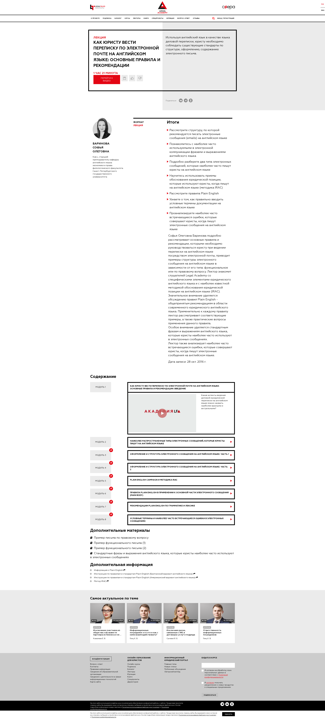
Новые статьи (170, 667)
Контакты (94, 667)
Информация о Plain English (108, 570)
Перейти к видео (107, 79)
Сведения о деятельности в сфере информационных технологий (105, 678)
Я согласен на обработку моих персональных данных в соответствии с (218, 674)
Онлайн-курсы (133, 664)
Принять (228, 714)
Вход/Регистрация (101, 659)
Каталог (118, 18)
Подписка (107, 18)
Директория (132, 682)
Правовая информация (100, 669)
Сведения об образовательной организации (104, 673)
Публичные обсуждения (175, 669)
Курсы (127, 18)
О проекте (95, 18)
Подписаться (210, 695)
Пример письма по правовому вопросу (121, 537)
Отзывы (196, 18)
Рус (322, 4)
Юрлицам (170, 18)
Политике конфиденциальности (104, 717)
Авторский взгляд (172, 672)
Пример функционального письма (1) (120, 543)
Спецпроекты (157, 18)
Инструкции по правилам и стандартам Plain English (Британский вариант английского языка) (143, 574)
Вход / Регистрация (225, 18)
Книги (146, 18)
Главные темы (170, 664)
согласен (210, 683)
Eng (322, 10)
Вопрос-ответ (183, 18)
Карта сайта (95, 682)
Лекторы (136, 18)
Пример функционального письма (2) (120, 548)
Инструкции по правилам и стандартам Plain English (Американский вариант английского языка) (145, 578)
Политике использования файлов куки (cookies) (141, 707)
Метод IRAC (100, 581)
